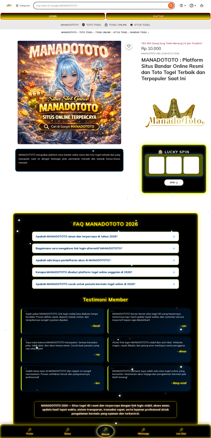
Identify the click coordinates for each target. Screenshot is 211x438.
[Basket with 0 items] (201, 5)
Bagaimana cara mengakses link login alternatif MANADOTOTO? (79, 248)
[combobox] (100, 5)
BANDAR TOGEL (138, 32)
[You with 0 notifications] (193, 5)
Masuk (105, 434)
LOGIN (53, 16)
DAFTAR (158, 16)
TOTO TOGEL (86, 32)
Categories (24, 5)
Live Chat (181, 433)
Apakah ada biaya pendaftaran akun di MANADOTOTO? (73, 260)
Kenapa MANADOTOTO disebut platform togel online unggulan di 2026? (84, 272)
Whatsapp (143, 433)
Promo (29, 433)
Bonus (68, 433)
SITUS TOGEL (120, 32)
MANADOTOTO (68, 32)
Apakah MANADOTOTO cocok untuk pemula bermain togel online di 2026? (85, 284)
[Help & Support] (183, 5)
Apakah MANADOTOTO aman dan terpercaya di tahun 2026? (77, 236)
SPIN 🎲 (174, 182)
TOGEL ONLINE (103, 32)
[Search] (171, 5)
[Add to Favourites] (129, 46)
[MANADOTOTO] (9, 7)
